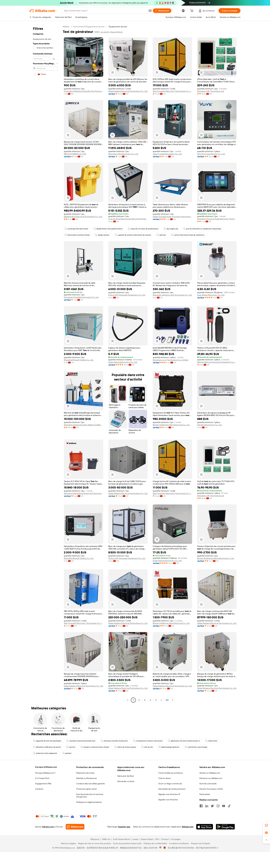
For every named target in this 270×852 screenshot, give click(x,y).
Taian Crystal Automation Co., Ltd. (167, 154)
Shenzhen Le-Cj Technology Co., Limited (170, 360)
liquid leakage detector (170, 747)
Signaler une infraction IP (169, 794)
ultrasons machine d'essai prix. (116, 741)
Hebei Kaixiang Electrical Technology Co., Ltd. (128, 91)
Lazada (135, 839)
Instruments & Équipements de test (88, 26)
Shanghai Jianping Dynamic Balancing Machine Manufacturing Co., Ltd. (83, 425)
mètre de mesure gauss (126, 747)
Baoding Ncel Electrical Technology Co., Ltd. (83, 216)
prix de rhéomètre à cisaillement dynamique (203, 229)
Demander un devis (125, 781)
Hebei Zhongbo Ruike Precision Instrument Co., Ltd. (172, 216)
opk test (162, 235)
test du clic (148, 747)
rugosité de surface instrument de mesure (134, 235)
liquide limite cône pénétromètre (109, 229)
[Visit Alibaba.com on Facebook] (201, 806)
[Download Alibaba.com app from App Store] (204, 827)
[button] (150, 10)
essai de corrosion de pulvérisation (144, 229)
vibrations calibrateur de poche (48, 747)
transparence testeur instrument (149, 741)
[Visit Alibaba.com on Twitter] (212, 806)
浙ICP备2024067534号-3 (207, 848)
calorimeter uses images (197, 747)
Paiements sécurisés (85, 773)
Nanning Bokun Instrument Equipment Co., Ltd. (217, 362)
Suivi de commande (208, 783)
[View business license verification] (160, 847)
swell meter (212, 741)
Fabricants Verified (125, 776)
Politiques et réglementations (89, 802)
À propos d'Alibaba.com (46, 767)
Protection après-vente (86, 789)
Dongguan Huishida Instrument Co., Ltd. (81, 297)
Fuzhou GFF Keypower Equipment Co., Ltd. (126, 295)
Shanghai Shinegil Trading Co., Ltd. (79, 360)
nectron (72, 747)
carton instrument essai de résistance (189, 235)
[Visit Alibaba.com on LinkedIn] (206, 806)
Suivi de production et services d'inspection (89, 795)
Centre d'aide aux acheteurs (170, 773)
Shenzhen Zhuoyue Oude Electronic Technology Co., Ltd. (217, 219)
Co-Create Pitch (42, 778)
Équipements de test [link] (118, 26)
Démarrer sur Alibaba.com (210, 778)
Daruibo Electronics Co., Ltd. (209, 425)
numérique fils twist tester (77, 229)
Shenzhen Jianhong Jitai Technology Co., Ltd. (172, 295)
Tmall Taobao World (121, 839)
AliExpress (94, 839)
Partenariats (204, 794)
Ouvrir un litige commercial (170, 783)
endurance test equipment (46, 753)
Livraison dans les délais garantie (90, 783)
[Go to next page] (172, 700)
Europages (176, 839)
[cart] (192, 11)
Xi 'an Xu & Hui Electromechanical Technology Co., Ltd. (128, 219)
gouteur (68, 753)
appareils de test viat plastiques (48, 741)
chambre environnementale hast (82, 741)
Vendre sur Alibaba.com (209, 773)
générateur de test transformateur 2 (185, 741)
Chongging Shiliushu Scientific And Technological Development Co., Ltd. (83, 91)
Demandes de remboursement (171, 789)
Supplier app (124, 827)
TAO (157, 839)
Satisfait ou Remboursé (86, 778)
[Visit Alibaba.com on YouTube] (223, 806)
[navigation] (45, 364)
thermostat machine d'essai (78, 235)
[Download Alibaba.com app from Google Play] (225, 827)
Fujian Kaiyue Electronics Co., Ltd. (122, 362)
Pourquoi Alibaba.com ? (45, 773)
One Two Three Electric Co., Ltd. (211, 154)
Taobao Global (146, 839)
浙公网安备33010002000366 (181, 848)
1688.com (106, 839)
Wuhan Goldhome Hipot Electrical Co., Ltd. (171, 425)
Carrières (39, 789)
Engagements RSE (43, 783)
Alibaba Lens (48, 827)
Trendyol (165, 839)
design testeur (103, 235)
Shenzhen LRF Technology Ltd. (210, 91)
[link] (266, 825)
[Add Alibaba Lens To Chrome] (75, 827)
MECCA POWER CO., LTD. (75, 154)
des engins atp (172, 229)
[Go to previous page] (127, 700)
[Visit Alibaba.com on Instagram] (218, 806)
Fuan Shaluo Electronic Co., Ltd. (211, 295)
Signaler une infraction (168, 799)
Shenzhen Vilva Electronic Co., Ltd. (123, 154)
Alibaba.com (187, 827)
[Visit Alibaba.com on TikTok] (229, 806)
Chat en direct (164, 778)
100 (167, 700)
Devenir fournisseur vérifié (211, 789)
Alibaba (66, 26)
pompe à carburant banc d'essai (96, 747)
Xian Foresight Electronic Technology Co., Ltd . (172, 91)
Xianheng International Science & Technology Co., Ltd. (83, 493)
